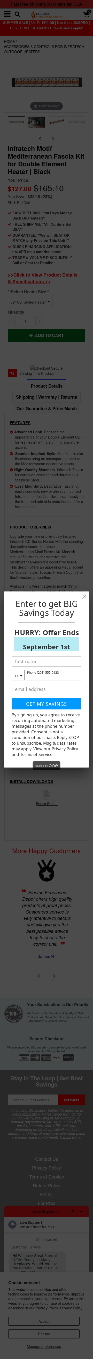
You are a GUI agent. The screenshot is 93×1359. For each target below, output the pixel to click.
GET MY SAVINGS (46, 704)
